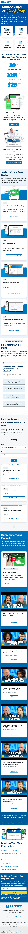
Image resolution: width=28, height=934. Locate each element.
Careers (11, 910)
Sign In (21, 2)
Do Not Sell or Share (7, 924)
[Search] (17, 2)
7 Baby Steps (8, 351)
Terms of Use (23, 896)
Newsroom (9, 912)
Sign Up (14, 892)
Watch (8, 583)
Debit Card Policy (5, 922)
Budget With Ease (6, 857)
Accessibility (22, 924)
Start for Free (14, 124)
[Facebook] (7, 916)
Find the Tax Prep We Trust (14, 162)
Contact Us (16, 910)
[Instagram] (20, 916)
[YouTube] (16, 916)
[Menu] (25, 2)
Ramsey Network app (18, 817)
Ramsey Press (15, 912)
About (20, 912)
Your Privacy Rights (21, 922)
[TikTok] (11, 916)
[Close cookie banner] (26, 928)
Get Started (5, 910)
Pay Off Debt (5, 860)
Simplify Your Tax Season (8, 850)
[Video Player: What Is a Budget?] (14, 559)
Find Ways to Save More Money (10, 853)
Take (9, 866)
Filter (14, 460)
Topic (2, 444)
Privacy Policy (6, 897)
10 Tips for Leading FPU (10, 491)
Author (3, 452)
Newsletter (22, 910)
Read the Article (13, 478)
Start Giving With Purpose (8, 869)
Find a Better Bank (6, 863)
